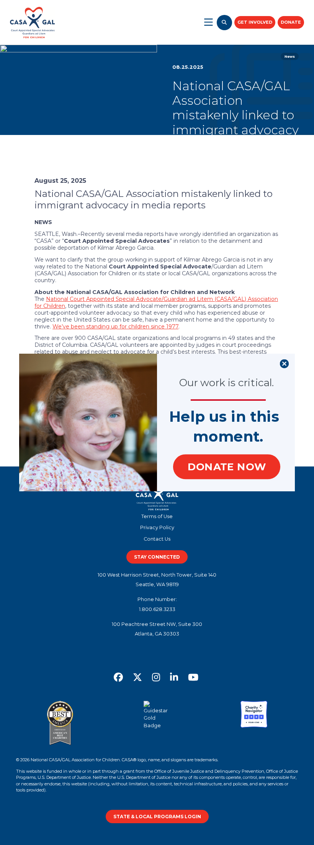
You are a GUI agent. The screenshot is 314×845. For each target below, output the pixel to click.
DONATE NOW (227, 467)
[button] (224, 416)
